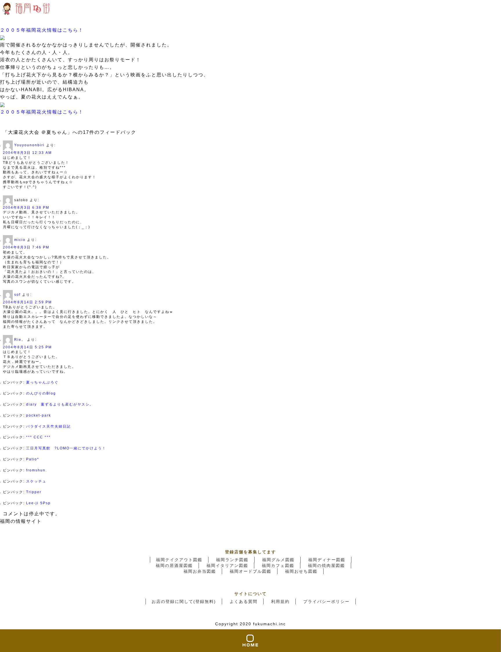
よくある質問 (243, 601)
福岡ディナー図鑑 (326, 559)
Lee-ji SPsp (38, 503)
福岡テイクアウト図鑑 (179, 559)
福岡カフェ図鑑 (278, 565)
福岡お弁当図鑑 (200, 571)
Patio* (32, 459)
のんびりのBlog (41, 393)
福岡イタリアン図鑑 (227, 565)
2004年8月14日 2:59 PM (27, 302)
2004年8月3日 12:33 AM (27, 153)
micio (20, 240)
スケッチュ (36, 481)
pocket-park (38, 415)
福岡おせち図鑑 (301, 571)
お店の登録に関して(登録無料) (184, 601)
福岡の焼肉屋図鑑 (326, 565)
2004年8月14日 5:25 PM (27, 347)
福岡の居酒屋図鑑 (174, 565)
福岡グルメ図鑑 (278, 559)
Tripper (33, 492)
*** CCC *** (38, 437)
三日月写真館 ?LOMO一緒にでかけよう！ (66, 448)
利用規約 (280, 601)
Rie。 (20, 340)
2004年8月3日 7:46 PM (26, 247)
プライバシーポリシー (326, 601)
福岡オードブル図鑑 (250, 571)
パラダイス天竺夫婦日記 (48, 426)
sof (17, 295)
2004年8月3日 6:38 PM (26, 208)
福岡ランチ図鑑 (232, 559)
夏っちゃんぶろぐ (42, 382)
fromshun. (36, 470)
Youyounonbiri (29, 145)
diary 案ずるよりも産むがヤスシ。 (60, 404)
